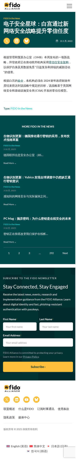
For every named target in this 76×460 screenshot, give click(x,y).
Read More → (10, 163)
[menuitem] (17, 446)
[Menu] (69, 6)
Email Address (12, 335)
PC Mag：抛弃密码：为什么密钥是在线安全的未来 (37, 218)
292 (51, 253)
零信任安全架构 (59, 62)
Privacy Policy (31, 356)
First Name (10, 319)
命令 (20, 80)
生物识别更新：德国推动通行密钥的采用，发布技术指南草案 (37, 138)
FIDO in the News (12, 18)
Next (65, 253)
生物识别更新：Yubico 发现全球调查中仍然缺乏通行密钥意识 (37, 179)
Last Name (46, 319)
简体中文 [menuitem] (39, 446)
